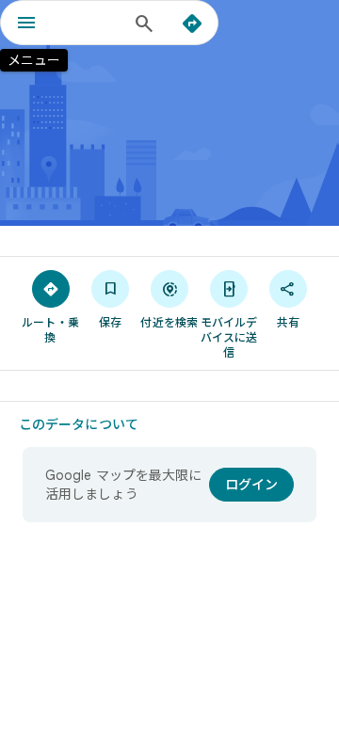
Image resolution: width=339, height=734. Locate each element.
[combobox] (89, 22)
